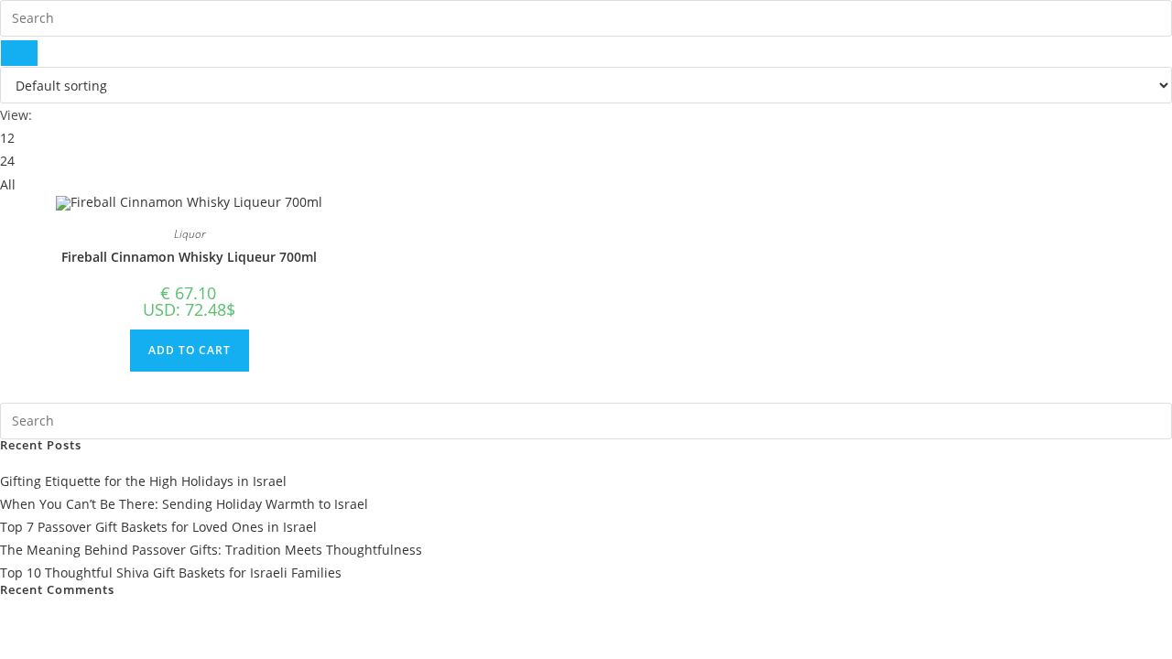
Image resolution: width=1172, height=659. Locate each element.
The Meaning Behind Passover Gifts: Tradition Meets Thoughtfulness (211, 549)
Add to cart (189, 350)
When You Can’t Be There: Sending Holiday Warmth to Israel (184, 504)
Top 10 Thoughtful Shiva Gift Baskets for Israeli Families (171, 572)
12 (7, 137)
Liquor (189, 234)
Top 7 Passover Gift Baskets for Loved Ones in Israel (158, 526)
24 (7, 160)
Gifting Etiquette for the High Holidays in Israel (143, 481)
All (8, 184)
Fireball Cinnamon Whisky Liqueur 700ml (189, 256)
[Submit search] (19, 53)
